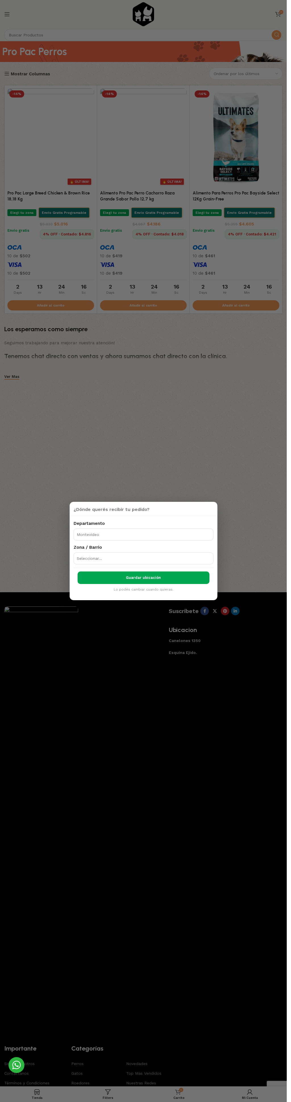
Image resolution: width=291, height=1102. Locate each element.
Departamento (89, 523)
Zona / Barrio (88, 547)
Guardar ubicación (143, 577)
